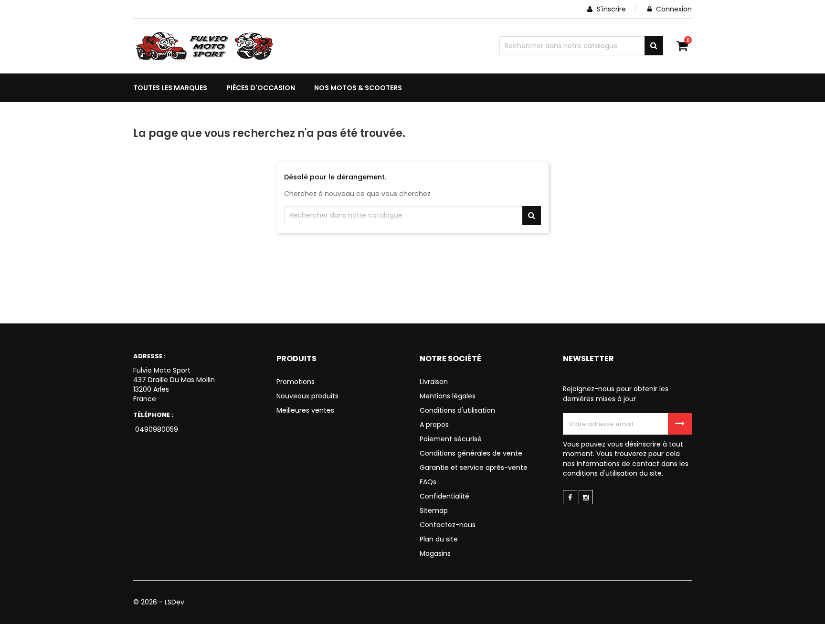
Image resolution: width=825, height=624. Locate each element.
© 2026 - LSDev (158, 602)
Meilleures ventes (305, 410)
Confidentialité (444, 496)
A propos (434, 424)
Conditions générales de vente (471, 453)
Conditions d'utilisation (457, 410)
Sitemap (434, 510)
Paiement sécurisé (451, 439)
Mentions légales (448, 396)
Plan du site (439, 539)
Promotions (295, 381)
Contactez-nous (448, 525)
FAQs (428, 482)
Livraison (434, 381)
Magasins (435, 553)
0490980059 (155, 429)
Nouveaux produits (307, 396)
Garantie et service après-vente (474, 467)
